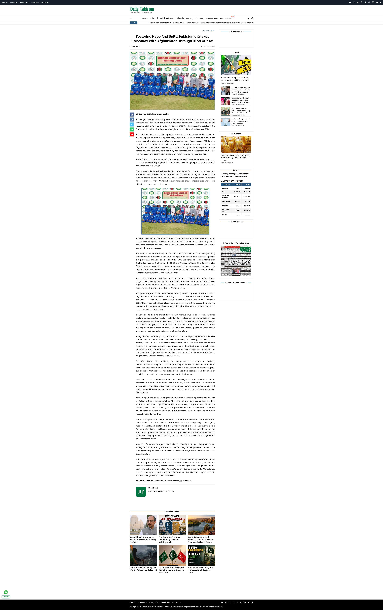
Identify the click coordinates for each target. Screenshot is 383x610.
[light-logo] (142, 9)
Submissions (45, 2)
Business (169, 17)
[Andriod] (377, 2)
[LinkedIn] (132, 119)
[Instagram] (361, 2)
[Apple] (381, 2)
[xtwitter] (354, 2)
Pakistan (153, 17)
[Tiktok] (365, 2)
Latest (144, 17)
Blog (212, 30)
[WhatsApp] (132, 128)
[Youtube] (357, 2)
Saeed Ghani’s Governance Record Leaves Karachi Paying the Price (143, 530)
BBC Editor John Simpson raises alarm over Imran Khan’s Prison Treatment (180, 22)
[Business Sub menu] (174, 17)
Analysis (206, 30)
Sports (188, 17)
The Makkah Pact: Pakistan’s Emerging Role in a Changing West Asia (171, 561)
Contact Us (13, 2)
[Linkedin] (373, 2)
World (161, 17)
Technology (198, 17)
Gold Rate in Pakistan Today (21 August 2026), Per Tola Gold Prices (235, 146)
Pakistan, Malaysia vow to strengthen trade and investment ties (241, 109)
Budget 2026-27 (226, 17)
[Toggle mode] (249, 17)
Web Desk (135, 45)
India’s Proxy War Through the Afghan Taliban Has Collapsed (143, 559)
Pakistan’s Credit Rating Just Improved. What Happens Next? (201, 561)
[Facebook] (350, 2)
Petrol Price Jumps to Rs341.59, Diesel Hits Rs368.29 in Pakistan (235, 67)
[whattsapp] (5, 592)
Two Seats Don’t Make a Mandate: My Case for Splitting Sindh (169, 530)
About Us (4, 2)
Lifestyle (180, 17)
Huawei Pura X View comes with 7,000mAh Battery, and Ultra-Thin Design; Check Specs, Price (249, 22)
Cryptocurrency (211, 17)
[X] (132, 123)
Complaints (35, 2)
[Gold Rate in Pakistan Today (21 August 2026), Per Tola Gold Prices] (236, 133)
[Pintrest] (369, 2)
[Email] (132, 133)
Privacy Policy (24, 2)
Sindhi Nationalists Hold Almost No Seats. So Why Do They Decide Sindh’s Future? (200, 530)
